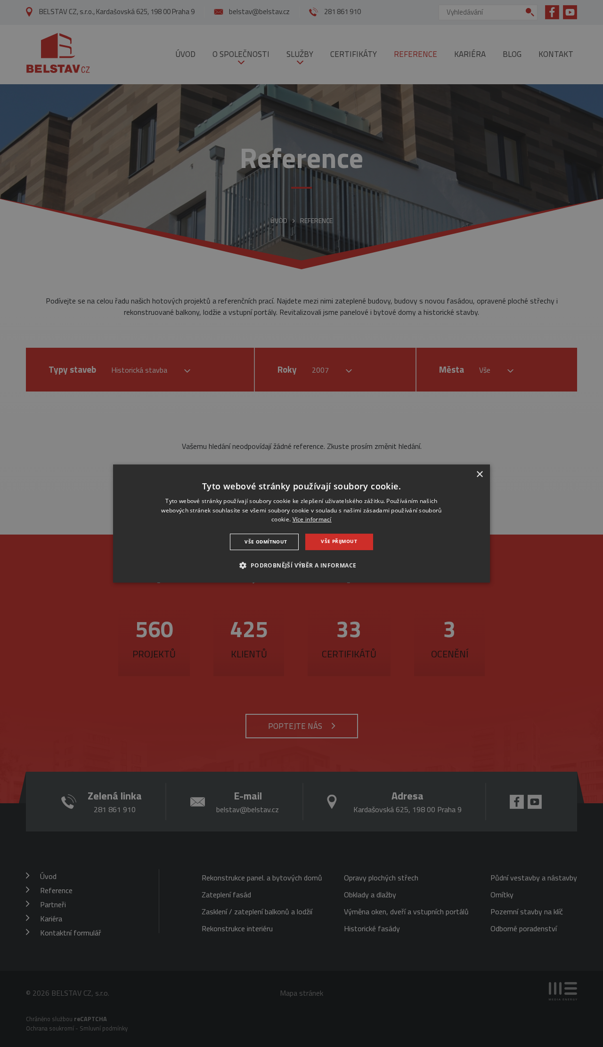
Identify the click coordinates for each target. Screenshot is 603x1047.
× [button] (479, 474)
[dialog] (301, 523)
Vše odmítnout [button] (265, 541)
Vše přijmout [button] (339, 541)
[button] (301, 565)
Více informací (312, 520)
